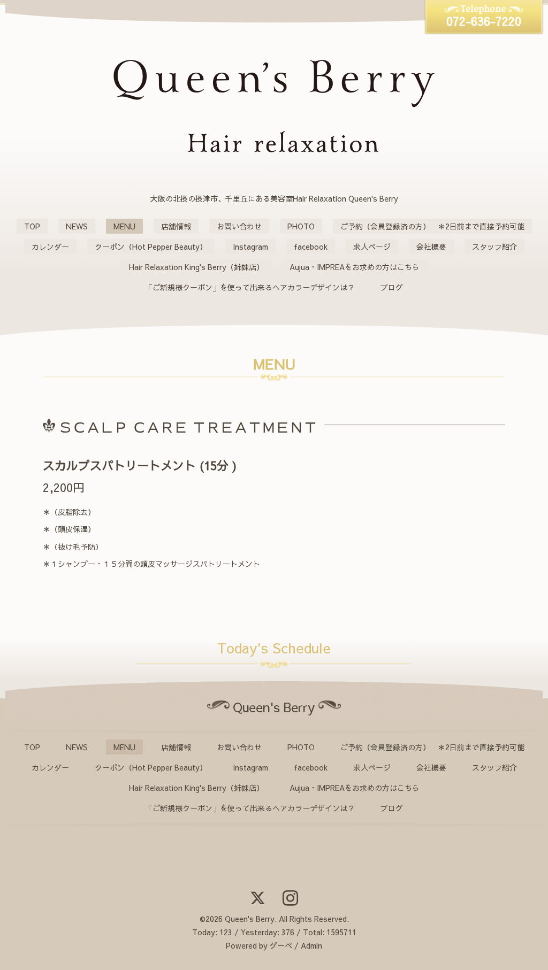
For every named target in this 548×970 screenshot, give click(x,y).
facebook (311, 246)
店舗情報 (176, 226)
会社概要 (431, 246)
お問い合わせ (239, 226)
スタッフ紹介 (494, 246)
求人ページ (372, 246)
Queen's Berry (250, 918)
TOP (32, 226)
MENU (124, 226)
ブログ (391, 287)
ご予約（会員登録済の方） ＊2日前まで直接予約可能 (432, 226)
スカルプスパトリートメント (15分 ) (140, 465)
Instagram (250, 246)
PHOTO (301, 226)
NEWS (77, 226)
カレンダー (50, 246)
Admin (311, 945)
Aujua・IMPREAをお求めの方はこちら (355, 266)
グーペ (281, 945)
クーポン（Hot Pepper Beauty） (151, 246)
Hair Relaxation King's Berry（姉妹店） (196, 266)
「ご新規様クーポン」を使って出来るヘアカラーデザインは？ (250, 287)
